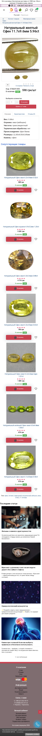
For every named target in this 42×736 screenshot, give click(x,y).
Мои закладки (21, 717)
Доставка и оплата (21, 688)
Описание (7, 114)
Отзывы (21, 672)
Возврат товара (21, 719)
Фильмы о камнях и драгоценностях (16, 531)
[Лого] (16, 10)
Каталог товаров (13, 19)
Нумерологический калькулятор (15, 606)
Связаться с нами (21, 676)
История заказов (21, 715)
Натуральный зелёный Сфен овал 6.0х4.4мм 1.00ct (21, 426)
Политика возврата (21, 692)
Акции (21, 690)
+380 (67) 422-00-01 (21, 701)
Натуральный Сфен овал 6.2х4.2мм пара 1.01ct (21, 375)
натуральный (26, 495)
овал (39, 495)
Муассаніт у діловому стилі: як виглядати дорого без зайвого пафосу (18, 569)
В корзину (24, 102)
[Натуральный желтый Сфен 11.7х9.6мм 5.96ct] (21, 53)
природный (18, 495)
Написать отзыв (28, 86)
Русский (16, 15)
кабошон (34, 495)
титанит (11, 495)
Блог (21, 674)
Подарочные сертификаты (21, 721)
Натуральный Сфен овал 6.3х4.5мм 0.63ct (21, 325)
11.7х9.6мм (23, 497)
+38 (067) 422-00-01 (25, 6)
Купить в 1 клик (21, 106)
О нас (21, 670)
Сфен (4, 21)
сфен (6, 495)
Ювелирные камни (29, 19)
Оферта (21, 694)
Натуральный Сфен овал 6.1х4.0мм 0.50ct (21, 477)
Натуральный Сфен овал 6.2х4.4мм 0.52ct (21, 178)
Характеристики (19, 114)
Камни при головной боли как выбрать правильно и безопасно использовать (17, 643)
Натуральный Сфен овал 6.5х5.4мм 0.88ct (21, 276)
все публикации (22, 657)
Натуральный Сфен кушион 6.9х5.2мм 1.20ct (21, 227)
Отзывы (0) (31, 114)
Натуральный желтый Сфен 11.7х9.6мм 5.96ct (17, 23)
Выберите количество (14, 98)
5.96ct (17, 497)
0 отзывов (19, 86)
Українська (24, 15)
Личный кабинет (21, 713)
